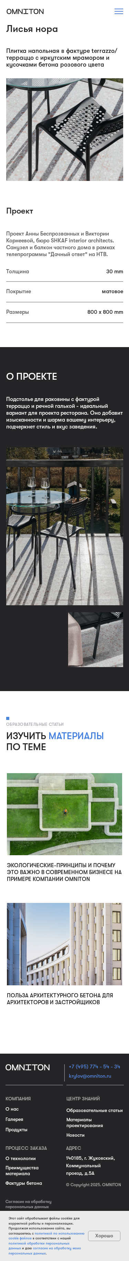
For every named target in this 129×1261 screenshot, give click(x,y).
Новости (75, 1135)
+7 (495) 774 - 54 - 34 (94, 1067)
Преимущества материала (22, 1170)
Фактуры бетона (24, 1183)
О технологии (21, 1158)
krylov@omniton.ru (90, 1076)
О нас (12, 1109)
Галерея (14, 1119)
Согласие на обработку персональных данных (29, 1204)
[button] (119, 11)
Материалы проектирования (84, 1122)
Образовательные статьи (94, 1110)
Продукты (17, 1129)
